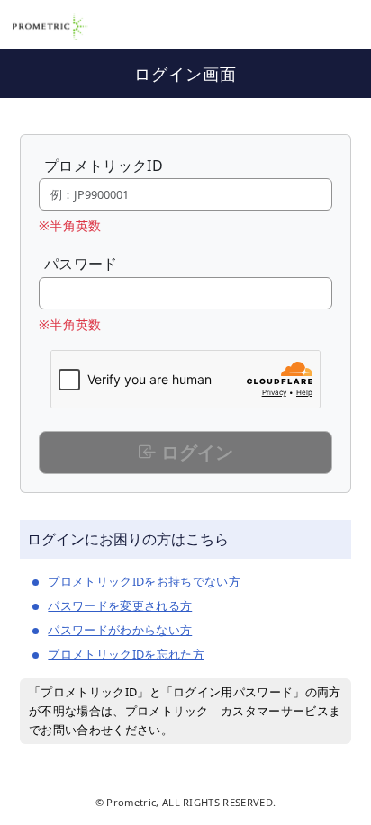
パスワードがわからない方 (120, 630)
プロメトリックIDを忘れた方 (126, 654)
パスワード (81, 264)
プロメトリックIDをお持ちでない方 (144, 581)
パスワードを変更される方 (120, 605)
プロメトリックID (103, 165)
